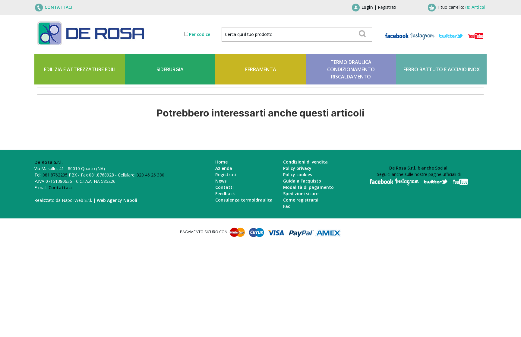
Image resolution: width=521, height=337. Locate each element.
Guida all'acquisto (302, 181)
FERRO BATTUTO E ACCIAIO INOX (441, 69)
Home (221, 162)
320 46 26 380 (150, 175)
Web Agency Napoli (117, 200)
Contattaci (60, 187)
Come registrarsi (300, 200)
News (220, 181)
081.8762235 (55, 175)
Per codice (199, 34)
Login (367, 7)
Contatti (224, 187)
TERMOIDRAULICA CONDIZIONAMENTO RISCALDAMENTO (351, 69)
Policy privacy (297, 168)
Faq (287, 206)
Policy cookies (297, 174)
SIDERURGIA (170, 69)
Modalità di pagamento (308, 187)
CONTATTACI (58, 7)
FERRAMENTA (260, 69)
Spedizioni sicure (300, 193)
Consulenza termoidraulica (244, 200)
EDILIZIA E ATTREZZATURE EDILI (79, 69)
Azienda (223, 168)
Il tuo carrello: (462, 7)
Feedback (225, 193)
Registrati (387, 7)
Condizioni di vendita (305, 162)
